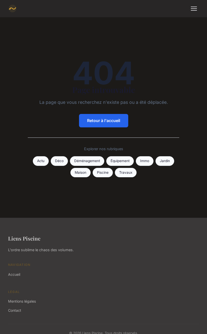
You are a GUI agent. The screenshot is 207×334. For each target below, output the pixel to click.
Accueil (14, 274)
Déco (59, 161)
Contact (14, 310)
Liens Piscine (24, 238)
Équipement (120, 161)
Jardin (165, 161)
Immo (144, 161)
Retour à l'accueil (103, 120)
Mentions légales (22, 301)
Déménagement (87, 161)
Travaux (125, 172)
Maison (80, 172)
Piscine (103, 172)
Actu (40, 161)
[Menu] (194, 9)
